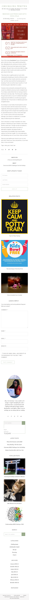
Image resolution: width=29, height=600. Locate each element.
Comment (4, 309)
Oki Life (14, 549)
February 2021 (13, 579)
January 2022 (13, 564)
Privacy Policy (7, 595)
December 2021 (13, 566)
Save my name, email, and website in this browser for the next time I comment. (13, 355)
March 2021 (14, 577)
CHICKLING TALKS (14, 547)
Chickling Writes (14, 6)
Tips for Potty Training (14, 236)
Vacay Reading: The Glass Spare (14, 444)
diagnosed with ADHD (6, 97)
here (26, 135)
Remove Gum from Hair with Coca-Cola (14, 450)
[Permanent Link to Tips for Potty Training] (14, 216)
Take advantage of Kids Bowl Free (14, 268)
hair (14, 145)
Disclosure (17, 595)
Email (3, 338)
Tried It (12, 18)
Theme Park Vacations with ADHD (14, 441)
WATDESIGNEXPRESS (14, 598)
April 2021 (13, 574)
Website (3, 346)
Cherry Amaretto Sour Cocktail (14, 295)
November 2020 (13, 582)
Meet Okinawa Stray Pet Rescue (14, 503)
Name (3, 331)
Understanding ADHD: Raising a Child (14, 524)
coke (5, 145)
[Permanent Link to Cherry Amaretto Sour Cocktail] (14, 283)
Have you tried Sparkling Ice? (15, 159)
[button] (14, 2)
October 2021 (14, 569)
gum (8, 145)
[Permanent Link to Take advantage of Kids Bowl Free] (14, 253)
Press (24, 595)
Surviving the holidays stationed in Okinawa (14, 476)
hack (11, 145)
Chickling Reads (14, 544)
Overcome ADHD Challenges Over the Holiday (14, 165)
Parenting (7, 18)
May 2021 (13, 571)
